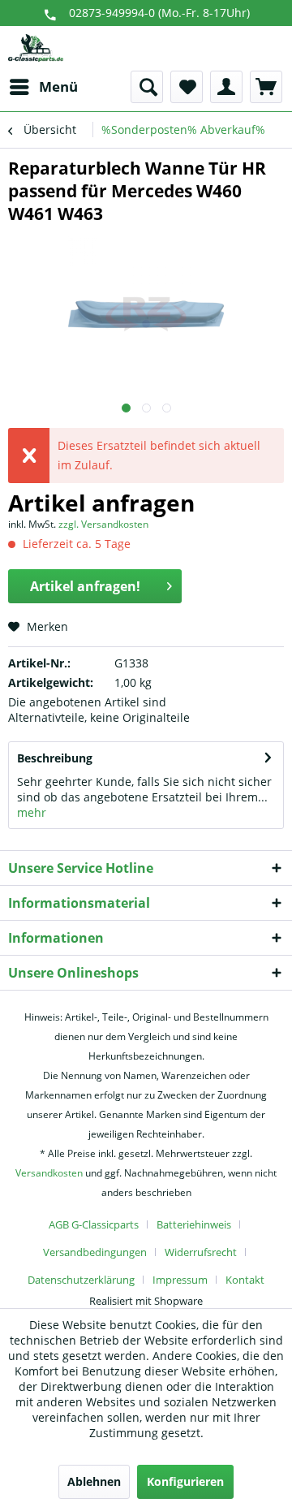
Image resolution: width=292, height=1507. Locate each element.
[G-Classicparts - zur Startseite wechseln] (35, 48)
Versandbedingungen (95, 1252)
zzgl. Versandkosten (103, 524)
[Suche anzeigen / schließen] (147, 87)
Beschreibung (54, 758)
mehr (31, 812)
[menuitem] (43, 87)
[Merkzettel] (186, 87)
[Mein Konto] (226, 87)
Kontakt (244, 1279)
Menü (58, 86)
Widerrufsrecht (201, 1252)
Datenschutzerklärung (81, 1279)
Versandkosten (49, 1173)
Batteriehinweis (194, 1224)
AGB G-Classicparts (94, 1224)
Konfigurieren (185, 1481)
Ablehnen (94, 1481)
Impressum (180, 1279)
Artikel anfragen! (85, 586)
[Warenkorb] (266, 87)
